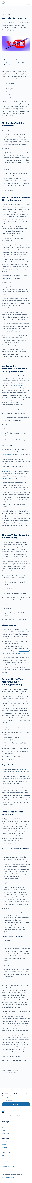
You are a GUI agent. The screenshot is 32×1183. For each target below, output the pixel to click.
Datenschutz (14, 1107)
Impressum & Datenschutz (8, 1177)
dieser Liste (6, 478)
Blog (3, 13)
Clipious (4, 629)
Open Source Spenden (8, 1166)
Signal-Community (7, 1127)
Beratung (4, 1147)
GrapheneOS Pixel (7, 1161)
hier (8, 65)
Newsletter (5, 1163)
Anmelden (16, 1104)
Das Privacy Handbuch (8, 1141)
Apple (21, 769)
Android (4, 771)
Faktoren (11, 278)
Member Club (5, 1144)
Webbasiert (8, 454)
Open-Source (19, 385)
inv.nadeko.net (7, 471)
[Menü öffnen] (28, 3)
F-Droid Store (25, 632)
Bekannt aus (5, 1133)
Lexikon (4, 1158)
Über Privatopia (6, 1125)
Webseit (18, 771)
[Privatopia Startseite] (3, 3)
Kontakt (4, 1130)
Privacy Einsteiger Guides (12, 62)
